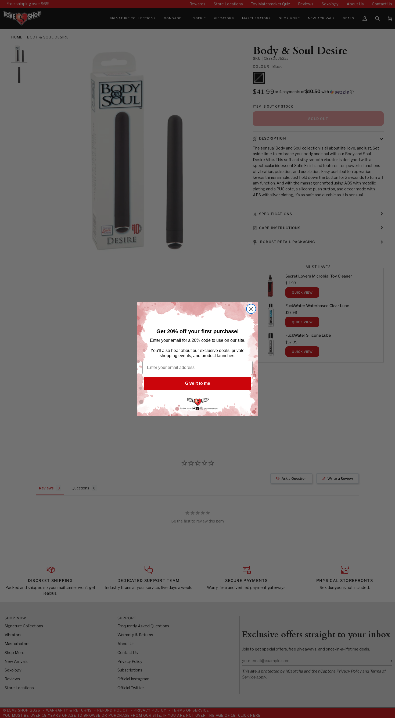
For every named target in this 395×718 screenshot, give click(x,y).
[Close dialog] (251, 309)
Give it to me (197, 383)
